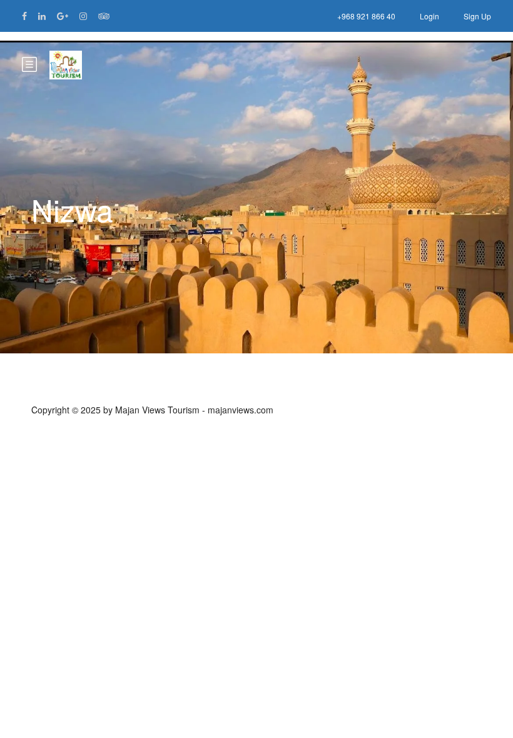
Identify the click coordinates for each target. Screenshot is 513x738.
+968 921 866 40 (366, 16)
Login (429, 16)
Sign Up (477, 16)
